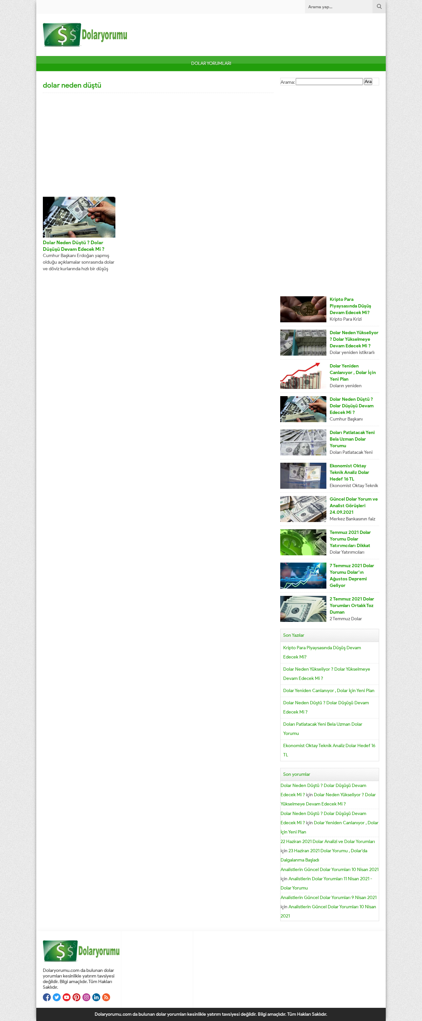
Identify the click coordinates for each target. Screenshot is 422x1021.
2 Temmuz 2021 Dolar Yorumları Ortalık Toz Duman (352, 605)
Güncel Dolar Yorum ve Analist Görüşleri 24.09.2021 (354, 505)
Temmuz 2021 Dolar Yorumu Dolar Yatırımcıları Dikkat (350, 539)
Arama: (288, 82)
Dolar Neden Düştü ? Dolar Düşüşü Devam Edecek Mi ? (352, 405)
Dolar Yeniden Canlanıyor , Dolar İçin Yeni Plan (353, 372)
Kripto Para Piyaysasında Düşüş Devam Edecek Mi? (350, 306)
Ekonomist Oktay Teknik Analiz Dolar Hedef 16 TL (349, 472)
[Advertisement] (158, 144)
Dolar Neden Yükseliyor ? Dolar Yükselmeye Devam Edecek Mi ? (354, 339)
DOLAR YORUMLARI (211, 63)
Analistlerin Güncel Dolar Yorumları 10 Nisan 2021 (329, 869)
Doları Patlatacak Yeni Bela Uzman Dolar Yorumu (352, 439)
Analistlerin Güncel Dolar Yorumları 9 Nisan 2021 (329, 897)
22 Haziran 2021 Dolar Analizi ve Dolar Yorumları (328, 841)
